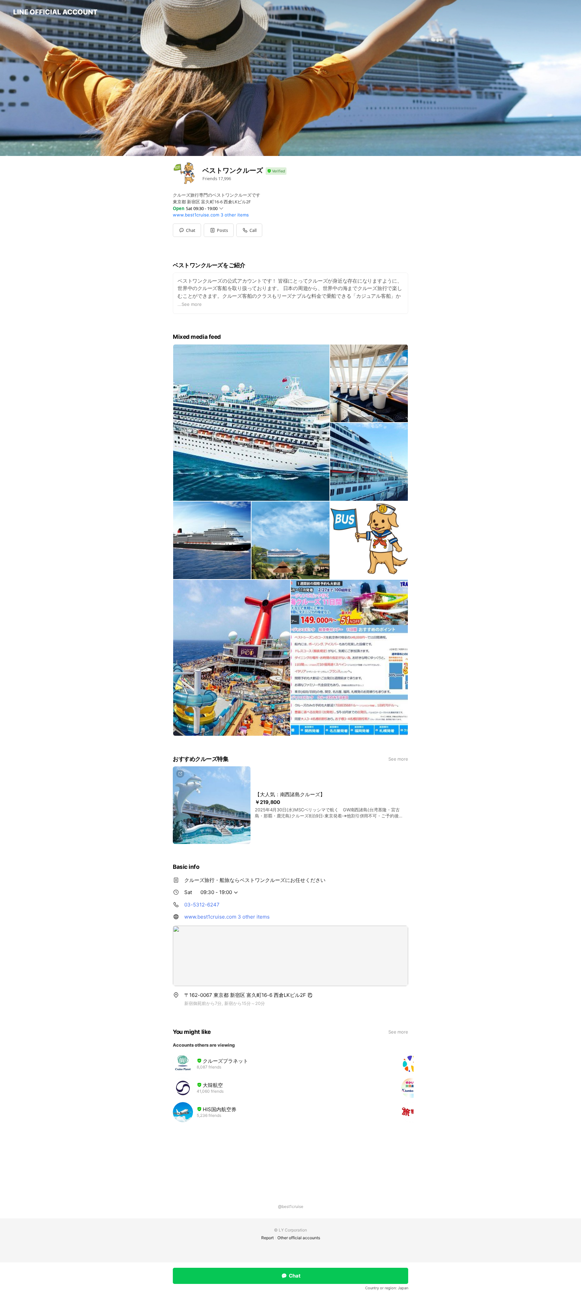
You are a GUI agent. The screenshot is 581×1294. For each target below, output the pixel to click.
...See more (190, 304)
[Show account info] (276, 171)
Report (267, 1237)
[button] (219, 230)
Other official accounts (298, 1237)
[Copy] (310, 995)
